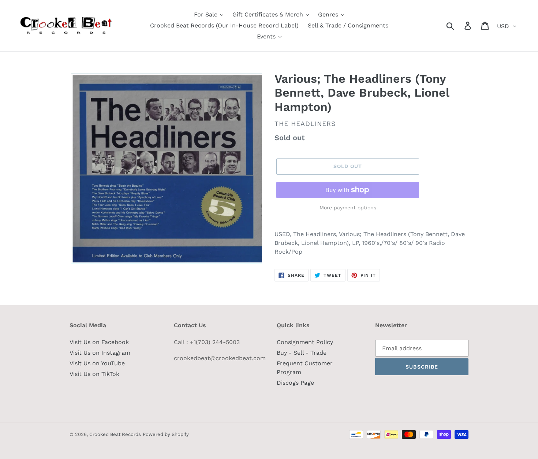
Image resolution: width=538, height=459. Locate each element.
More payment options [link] (348, 207)
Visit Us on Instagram (100, 352)
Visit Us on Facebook (99, 342)
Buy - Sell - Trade (301, 352)
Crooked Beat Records (115, 434)
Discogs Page (295, 382)
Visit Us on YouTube (97, 363)
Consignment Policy (305, 342)
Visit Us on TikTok (94, 373)
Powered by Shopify (166, 434)
